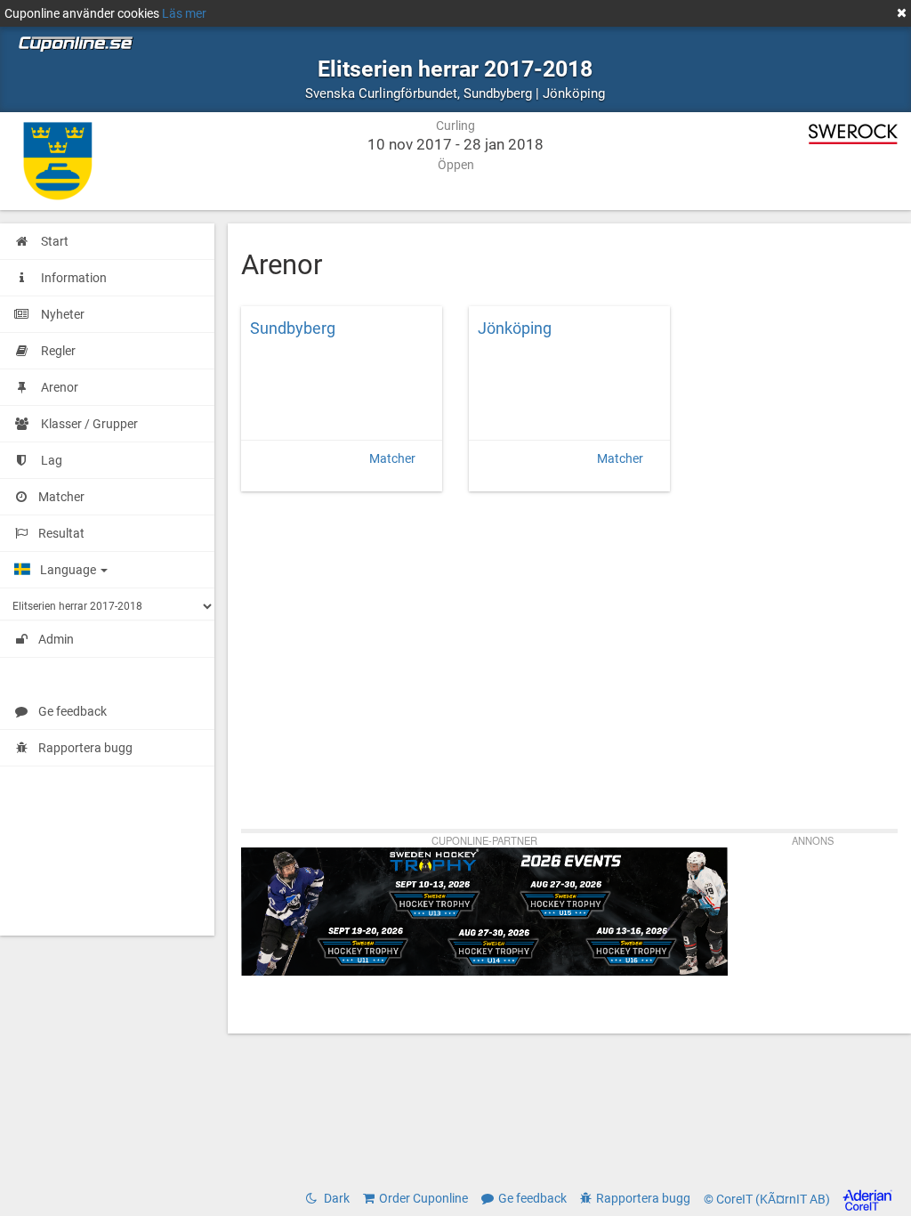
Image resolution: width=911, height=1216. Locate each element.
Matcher (392, 458)
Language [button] (69, 570)
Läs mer (184, 13)
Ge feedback (72, 711)
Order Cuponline (423, 1198)
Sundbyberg (292, 328)
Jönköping (515, 328)
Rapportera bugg (85, 748)
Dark (335, 1198)
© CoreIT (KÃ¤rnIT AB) (768, 1199)
